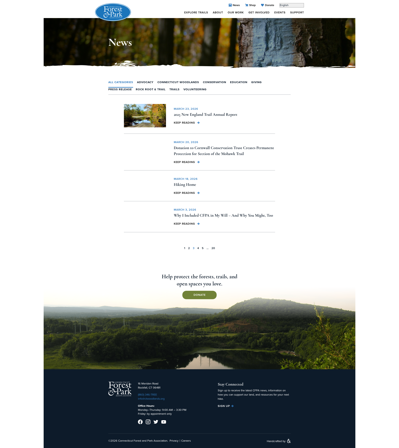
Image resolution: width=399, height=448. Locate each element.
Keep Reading (185, 123)
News (236, 5)
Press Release (120, 89)
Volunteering (195, 89)
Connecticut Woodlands (178, 82)
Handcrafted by (276, 441)
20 (213, 248)
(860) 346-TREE (147, 395)
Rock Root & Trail (151, 89)
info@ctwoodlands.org (151, 399)
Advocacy (145, 82)
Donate (269, 5)
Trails (174, 89)
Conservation (214, 82)
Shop (252, 5)
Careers (186, 441)
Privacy (174, 441)
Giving (256, 82)
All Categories (120, 82)
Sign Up (224, 406)
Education (238, 82)
